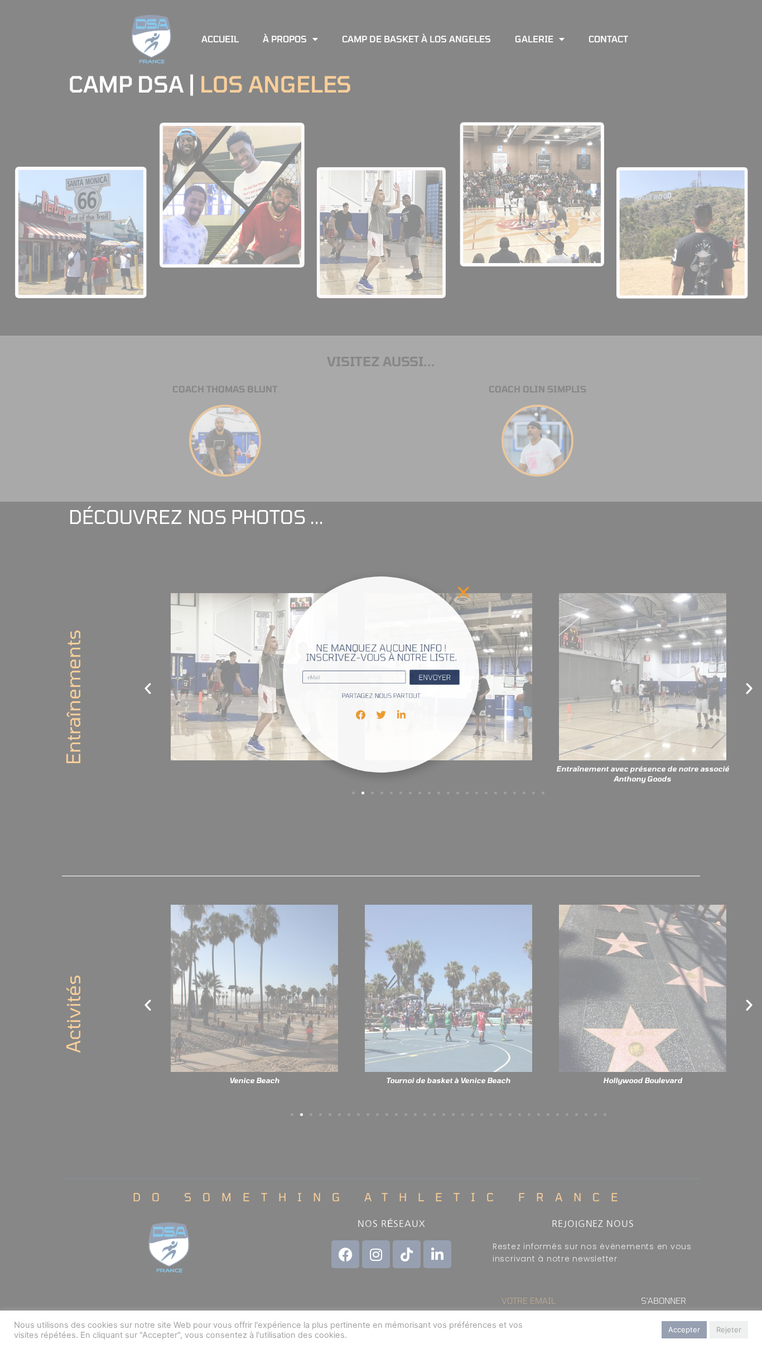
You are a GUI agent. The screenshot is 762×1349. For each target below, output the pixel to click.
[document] (381, 674)
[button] (498, 557)
